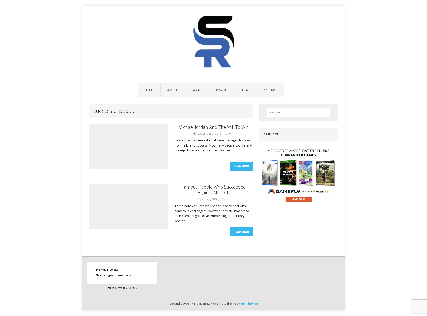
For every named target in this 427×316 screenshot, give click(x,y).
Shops (245, 90)
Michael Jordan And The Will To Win (214, 127)
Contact (271, 90)
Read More (242, 166)
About (172, 90)
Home (149, 90)
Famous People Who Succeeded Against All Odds (214, 190)
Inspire (221, 90)
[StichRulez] (213, 41)
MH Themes (249, 304)
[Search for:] (298, 112)
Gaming (197, 90)
